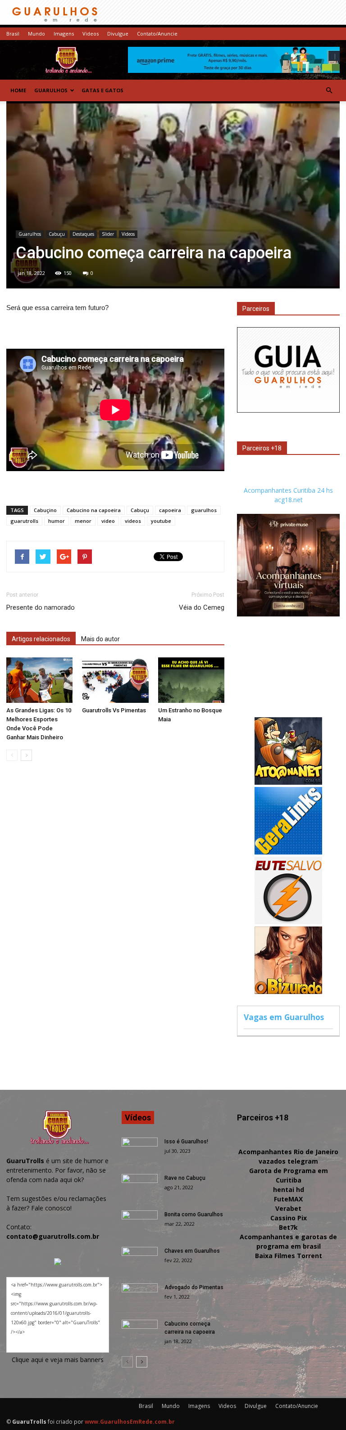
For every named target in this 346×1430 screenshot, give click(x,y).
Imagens (64, 33)
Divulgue (117, 33)
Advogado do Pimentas (193, 1287)
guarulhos (204, 510)
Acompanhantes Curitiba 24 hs (288, 490)
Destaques (83, 234)
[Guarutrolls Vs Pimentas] (115, 680)
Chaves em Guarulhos (192, 1251)
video (108, 520)
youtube (161, 520)
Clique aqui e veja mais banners (58, 1359)
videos (133, 520)
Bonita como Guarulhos (193, 1214)
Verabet (288, 1208)
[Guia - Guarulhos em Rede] (288, 410)
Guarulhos (51, 90)
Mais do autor (100, 639)
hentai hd (288, 1189)
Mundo (36, 33)
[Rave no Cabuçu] (140, 1186)
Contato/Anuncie (157, 33)
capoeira (170, 510)
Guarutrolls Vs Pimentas (114, 710)
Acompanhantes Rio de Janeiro (288, 1151)
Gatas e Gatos (102, 90)
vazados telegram (288, 1161)
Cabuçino (45, 510)
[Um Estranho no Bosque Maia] (191, 680)
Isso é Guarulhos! (186, 1141)
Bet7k (288, 1227)
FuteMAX (288, 1199)
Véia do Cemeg (201, 607)
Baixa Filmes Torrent (288, 1255)
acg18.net (288, 499)
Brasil (12, 33)
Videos (90, 33)
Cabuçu (57, 234)
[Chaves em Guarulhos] (140, 1259)
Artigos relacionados (41, 639)
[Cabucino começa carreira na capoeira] (140, 1332)
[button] (329, 90)
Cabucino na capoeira (94, 510)
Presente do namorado (40, 607)
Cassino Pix (288, 1218)
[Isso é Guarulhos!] (140, 1150)
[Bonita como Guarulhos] (140, 1223)
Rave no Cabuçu (184, 1178)
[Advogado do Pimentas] (140, 1296)
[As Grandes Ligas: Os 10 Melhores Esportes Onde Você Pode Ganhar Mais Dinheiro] (39, 680)
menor (83, 520)
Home (18, 90)
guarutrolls (24, 520)
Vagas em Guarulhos (284, 1017)
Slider (108, 234)
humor (56, 520)
